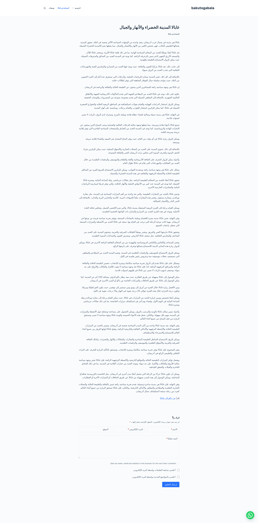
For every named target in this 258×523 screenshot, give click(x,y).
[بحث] (45, 8)
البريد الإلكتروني (135, 429)
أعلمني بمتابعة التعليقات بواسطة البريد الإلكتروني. (154, 470)
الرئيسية (77, 8)
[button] (250, 515)
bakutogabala (202, 8)
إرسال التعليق (171, 484)
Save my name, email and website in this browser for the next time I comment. (143, 463)
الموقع (105, 429)
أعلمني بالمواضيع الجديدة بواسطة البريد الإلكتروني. (153, 477)
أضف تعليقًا (171, 438)
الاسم (174, 429)
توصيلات (51, 8)
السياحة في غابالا (63, 8)
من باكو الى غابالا (167, 398)
